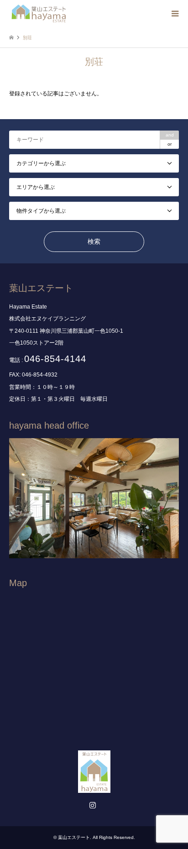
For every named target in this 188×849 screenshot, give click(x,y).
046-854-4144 (55, 359)
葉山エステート (74, 837)
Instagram (94, 806)
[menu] (174, 13)
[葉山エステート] (38, 13)
